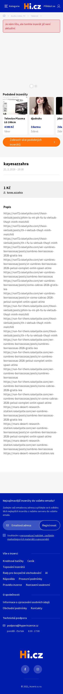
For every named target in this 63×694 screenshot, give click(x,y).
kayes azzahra (15, 192)
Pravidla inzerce (12, 584)
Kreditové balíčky (13, 561)
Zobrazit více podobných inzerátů (26, 142)
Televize (34, 16)
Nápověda (9, 579)
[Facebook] (25, 669)
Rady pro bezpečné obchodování (22, 573)
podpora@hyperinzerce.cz (22, 625)
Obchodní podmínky (15, 608)
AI (46, 573)
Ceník (30, 561)
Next (36, 86)
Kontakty (36, 608)
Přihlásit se (49, 6)
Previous (27, 86)
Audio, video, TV (18, 16)
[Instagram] (38, 669)
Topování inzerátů (14, 567)
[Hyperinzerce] (32, 6)
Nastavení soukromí (38, 584)
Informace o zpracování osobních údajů (26, 602)
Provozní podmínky (30, 579)
